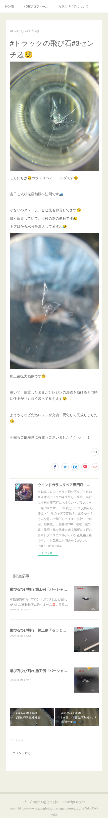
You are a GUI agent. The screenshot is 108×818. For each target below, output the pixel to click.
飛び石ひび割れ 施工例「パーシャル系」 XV (45, 670)
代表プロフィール (36, 6)
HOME (9, 6)
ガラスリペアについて (73, 6)
